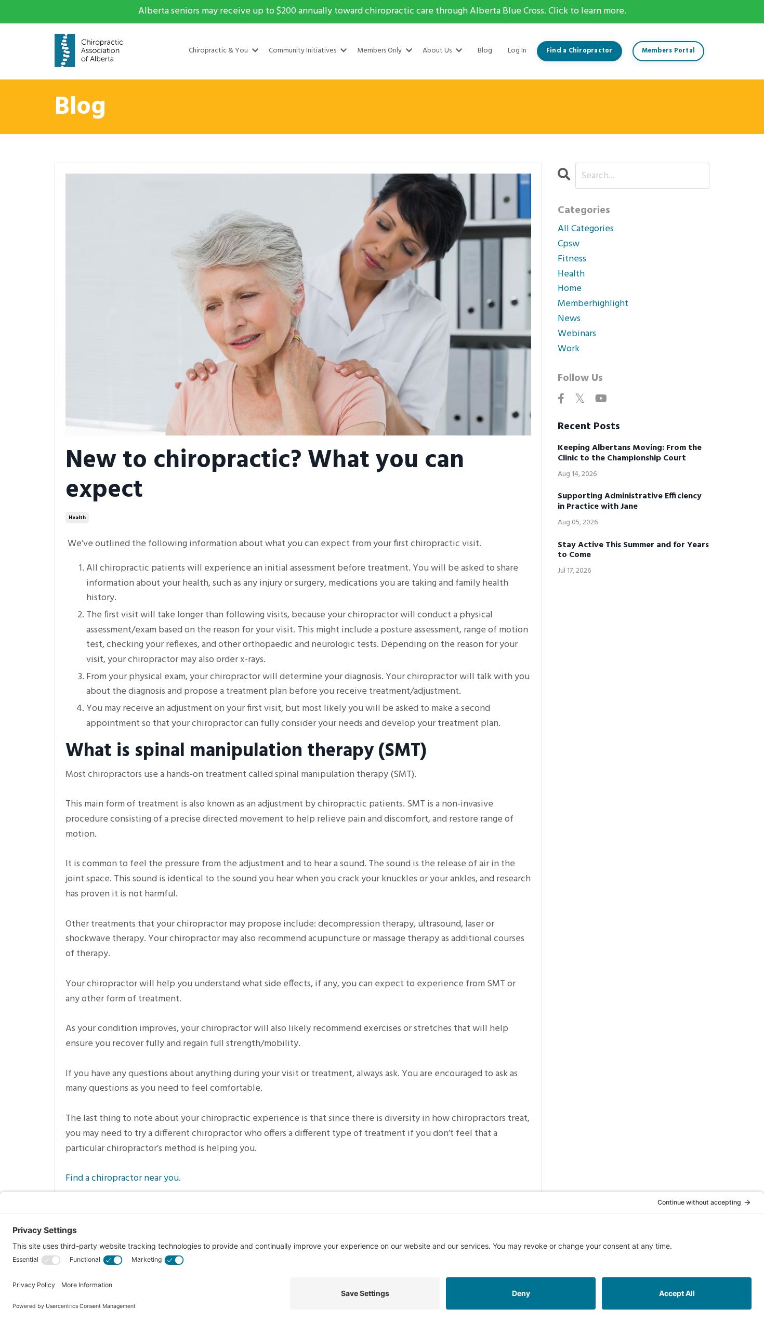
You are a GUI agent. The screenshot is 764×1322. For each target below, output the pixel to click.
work (568, 349)
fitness (572, 259)
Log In (517, 51)
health (77, 517)
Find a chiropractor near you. (123, 1178)
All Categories (586, 229)
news (569, 319)
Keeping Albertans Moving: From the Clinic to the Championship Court (630, 453)
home (570, 289)
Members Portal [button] (668, 51)
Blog (485, 51)
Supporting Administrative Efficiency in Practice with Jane (630, 501)
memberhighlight (593, 304)
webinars (577, 334)
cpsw (568, 244)
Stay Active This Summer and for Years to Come (633, 550)
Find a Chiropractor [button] (579, 51)
